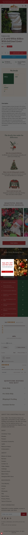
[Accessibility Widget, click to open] (2, 533)
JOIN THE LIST (7, 271)
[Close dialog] (26, 260)
